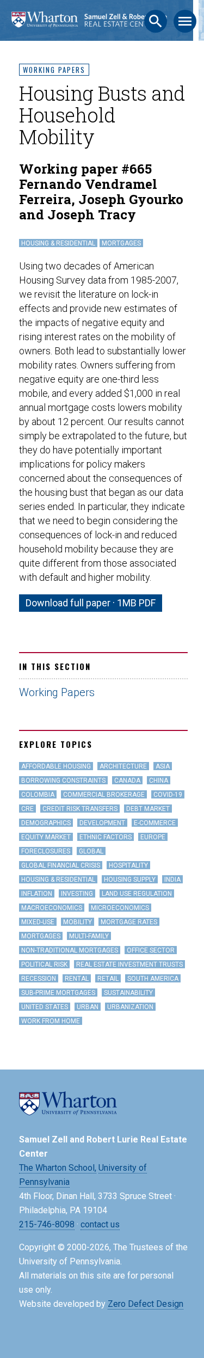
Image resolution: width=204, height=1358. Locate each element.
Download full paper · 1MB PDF (91, 603)
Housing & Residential (58, 243)
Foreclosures (45, 851)
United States (44, 1007)
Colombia (37, 794)
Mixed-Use (37, 922)
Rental (77, 978)
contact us (100, 1224)
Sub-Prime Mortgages (58, 993)
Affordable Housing (56, 766)
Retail (108, 978)
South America (152, 978)
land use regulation (137, 894)
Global (91, 851)
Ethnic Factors (105, 837)
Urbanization (130, 1007)
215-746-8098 (47, 1224)
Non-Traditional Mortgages (69, 950)
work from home (50, 1021)
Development (102, 823)
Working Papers (54, 69)
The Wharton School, (57, 1168)
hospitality (128, 865)
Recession (38, 978)
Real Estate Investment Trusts (129, 964)
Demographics (46, 823)
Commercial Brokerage (104, 794)
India (172, 879)
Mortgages (121, 243)
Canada (127, 780)
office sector (151, 950)
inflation (36, 894)
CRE (27, 809)
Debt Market (148, 809)
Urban (87, 1007)
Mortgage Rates (129, 922)
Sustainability (128, 993)
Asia (163, 766)
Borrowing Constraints (63, 780)
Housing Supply (130, 879)
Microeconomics (120, 908)
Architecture (123, 766)
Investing (77, 894)
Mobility (77, 922)
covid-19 (167, 794)
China (158, 780)
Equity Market (46, 837)
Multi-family (89, 936)
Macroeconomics (51, 908)
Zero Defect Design (145, 1304)
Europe (152, 837)
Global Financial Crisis (60, 865)
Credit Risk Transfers (80, 809)
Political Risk (44, 964)
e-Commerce (155, 823)
